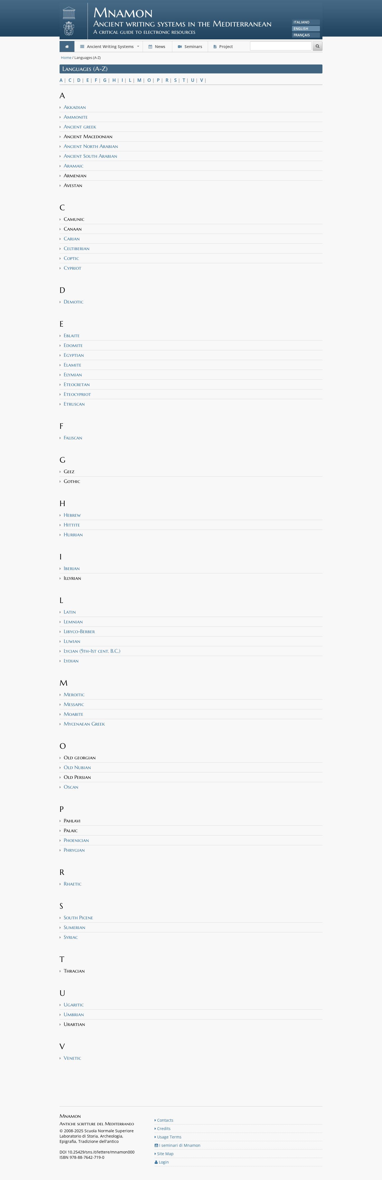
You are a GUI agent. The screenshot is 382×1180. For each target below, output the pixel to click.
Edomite (73, 345)
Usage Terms (168, 1137)
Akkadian (75, 107)
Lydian (71, 660)
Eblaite (72, 335)
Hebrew (72, 515)
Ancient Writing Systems (113, 48)
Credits (163, 1128)
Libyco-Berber (79, 631)
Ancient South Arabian (90, 156)
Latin (70, 612)
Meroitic (74, 694)
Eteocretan (77, 384)
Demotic (73, 301)
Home (66, 57)
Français (302, 35)
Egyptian (74, 355)
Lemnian (73, 621)
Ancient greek (80, 126)
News (160, 46)
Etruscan (74, 404)
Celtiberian (76, 248)
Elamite (72, 365)
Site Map (165, 1153)
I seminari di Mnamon (179, 1145)
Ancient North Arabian (91, 146)
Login (163, 1162)
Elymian (73, 374)
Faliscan (73, 437)
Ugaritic (74, 1004)
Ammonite (76, 117)
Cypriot (72, 268)
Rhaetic (72, 883)
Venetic (72, 1058)
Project (226, 46)
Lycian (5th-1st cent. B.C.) (92, 651)
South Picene (78, 917)
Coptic (71, 258)
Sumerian (74, 927)
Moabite (73, 714)
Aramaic (73, 165)
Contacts (164, 1120)
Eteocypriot (77, 394)
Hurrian (73, 534)
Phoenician (76, 840)
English (301, 28)
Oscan (71, 787)
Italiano (301, 22)
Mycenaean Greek (84, 724)
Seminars (192, 46)
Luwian (72, 641)
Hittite (72, 524)
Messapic (74, 704)
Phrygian (74, 850)
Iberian (72, 568)
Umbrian (74, 1014)
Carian (72, 238)
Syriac (71, 937)
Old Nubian (77, 767)
